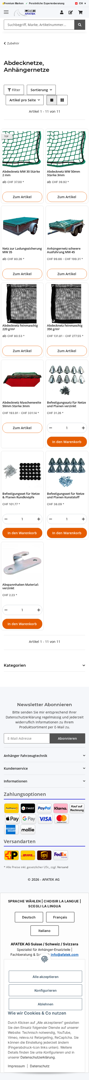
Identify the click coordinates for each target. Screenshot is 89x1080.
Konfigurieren (45, 990)
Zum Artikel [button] (22, 197)
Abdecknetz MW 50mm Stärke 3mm (63, 173)
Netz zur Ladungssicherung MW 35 (22, 250)
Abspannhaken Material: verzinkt (20, 586)
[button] (61, 12)
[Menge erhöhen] (83, 428)
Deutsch (29, 917)
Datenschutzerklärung (37, 1057)
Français (60, 917)
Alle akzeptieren (46, 977)
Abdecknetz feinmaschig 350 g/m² (64, 327)
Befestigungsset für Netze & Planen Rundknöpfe (21, 495)
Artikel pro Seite (22, 100)
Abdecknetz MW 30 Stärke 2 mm (21, 173)
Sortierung (39, 90)
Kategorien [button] (15, 665)
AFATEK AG (51, 879)
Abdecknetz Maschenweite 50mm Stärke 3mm (21, 404)
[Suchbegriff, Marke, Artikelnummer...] (79, 25)
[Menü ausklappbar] (6, 10)
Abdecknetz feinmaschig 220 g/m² (20, 327)
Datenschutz (40, 1066)
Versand (62, 867)
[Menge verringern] (50, 428)
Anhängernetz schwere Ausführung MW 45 (63, 250)
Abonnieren (67, 738)
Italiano (44, 931)
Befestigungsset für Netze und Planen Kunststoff (65, 495)
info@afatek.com (65, 954)
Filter (15, 90)
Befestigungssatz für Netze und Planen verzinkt (66, 404)
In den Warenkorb (66, 442)
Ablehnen (45, 1004)
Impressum (16, 1066)
